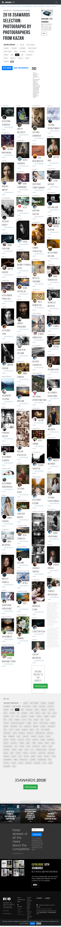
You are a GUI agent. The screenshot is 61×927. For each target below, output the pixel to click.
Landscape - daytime (22, 276)
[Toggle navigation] (56, 2)
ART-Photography (6, 198)
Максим (20, 401)
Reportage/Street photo (8, 645)
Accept (32, 923)
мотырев (51, 429)
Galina (41, 420)
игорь (25, 583)
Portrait (4, 161)
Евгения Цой (53, 207)
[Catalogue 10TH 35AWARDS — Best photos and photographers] (12, 868)
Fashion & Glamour (6, 468)
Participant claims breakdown (20, 910)
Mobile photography (7, 376)
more (12, 61)
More (44, 33)
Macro (19, 106)
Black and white (6, 342)
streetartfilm (38, 632)
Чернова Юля (53, 370)
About (19, 897)
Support (19, 906)
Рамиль (20, 638)
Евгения (20, 563)
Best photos (7, 68)
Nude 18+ (4, 257)
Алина (56, 326)
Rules (19, 901)
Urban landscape (6, 444)
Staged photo (5, 106)
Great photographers (21, 68)
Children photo (5, 133)
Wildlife (50, 378)
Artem (56, 347)
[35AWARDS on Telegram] (9, 899)
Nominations (21, 899)
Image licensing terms (7, 913)
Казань (3, 129)
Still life (50, 106)
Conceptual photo (22, 335)
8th (13, 2)
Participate (40, 686)
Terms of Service (52, 912)
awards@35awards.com (18, 853)
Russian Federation (9, 45)
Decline (39, 923)
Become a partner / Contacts (44, 909)
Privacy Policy (6, 910)
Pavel (25, 242)
